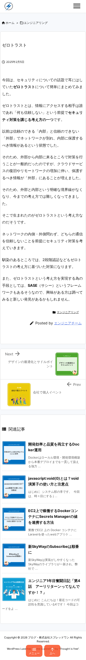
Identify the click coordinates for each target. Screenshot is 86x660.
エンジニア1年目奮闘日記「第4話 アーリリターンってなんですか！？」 (54, 586)
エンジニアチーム (68, 323)
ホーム (10, 23)
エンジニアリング (36, 23)
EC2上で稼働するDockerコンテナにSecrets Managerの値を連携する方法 (53, 516)
